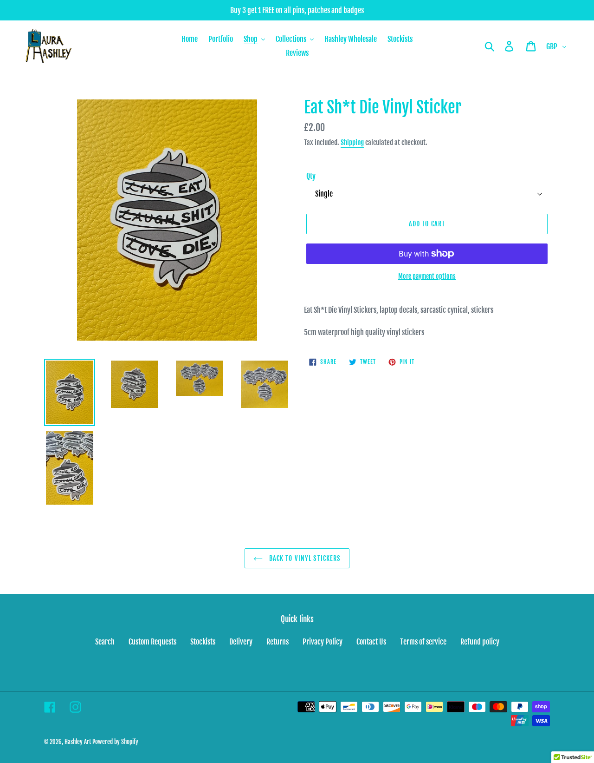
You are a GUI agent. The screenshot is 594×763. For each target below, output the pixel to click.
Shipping (352, 142)
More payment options (427, 276)
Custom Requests (152, 641)
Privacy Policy (322, 641)
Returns (277, 641)
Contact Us (371, 641)
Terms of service (423, 641)
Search (105, 641)
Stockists (202, 641)
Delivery (240, 641)
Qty (311, 176)
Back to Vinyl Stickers (304, 558)
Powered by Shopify (115, 741)
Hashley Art (78, 741)
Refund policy (479, 641)
